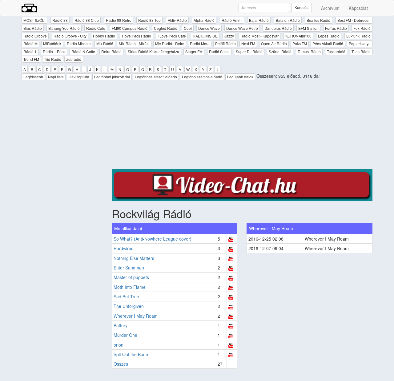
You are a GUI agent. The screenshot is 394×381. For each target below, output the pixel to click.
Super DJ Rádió (249, 51)
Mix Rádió (104, 43)
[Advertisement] (242, 126)
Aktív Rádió (177, 20)
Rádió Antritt (232, 20)
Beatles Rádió (318, 20)
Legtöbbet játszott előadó (156, 76)
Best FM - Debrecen (354, 20)
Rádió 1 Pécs (54, 51)
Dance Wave (209, 28)
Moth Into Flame (130, 287)
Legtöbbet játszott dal (112, 76)
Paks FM (299, 43)
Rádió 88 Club (86, 20)
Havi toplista (79, 76)
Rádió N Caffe (83, 51)
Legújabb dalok (240, 76)
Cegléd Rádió (165, 28)
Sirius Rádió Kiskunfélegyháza (153, 51)
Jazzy (229, 35)
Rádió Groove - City (70, 35)
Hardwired (124, 248)
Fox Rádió (362, 28)
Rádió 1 (30, 51)
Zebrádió (73, 59)
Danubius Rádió (278, 28)
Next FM (248, 43)
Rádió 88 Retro (118, 20)
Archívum (330, 8)
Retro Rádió (111, 51)
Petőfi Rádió (225, 43)
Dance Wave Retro (242, 28)
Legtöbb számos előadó (202, 76)
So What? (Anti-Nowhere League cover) (152, 239)
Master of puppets (131, 277)
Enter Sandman (129, 268)
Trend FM (31, 59)
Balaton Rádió (288, 20)
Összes (121, 364)
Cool (188, 28)
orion (118, 345)
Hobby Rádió (104, 35)
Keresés (301, 7)
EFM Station (308, 28)
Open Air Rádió (274, 43)
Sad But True (126, 296)
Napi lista (56, 76)
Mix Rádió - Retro (169, 43)
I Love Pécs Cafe (172, 35)
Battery (120, 325)
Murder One (125, 335)
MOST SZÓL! (34, 20)
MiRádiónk (52, 43)
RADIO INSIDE (205, 35)
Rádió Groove (35, 35)
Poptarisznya (360, 43)
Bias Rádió (32, 28)
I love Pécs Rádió (136, 35)
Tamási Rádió (309, 51)
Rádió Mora (200, 43)
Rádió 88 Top (149, 20)
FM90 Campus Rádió (129, 28)
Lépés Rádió (329, 35)
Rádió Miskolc (78, 43)
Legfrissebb (33, 76)
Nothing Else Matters (134, 258)
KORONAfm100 (298, 35)
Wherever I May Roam (136, 316)
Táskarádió (336, 51)
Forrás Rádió (336, 28)
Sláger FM (194, 51)
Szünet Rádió (280, 51)
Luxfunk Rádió (358, 35)
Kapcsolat (358, 8)
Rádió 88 (60, 20)
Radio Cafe (95, 28)
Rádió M (30, 43)
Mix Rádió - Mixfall (134, 43)
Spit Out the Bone (131, 354)
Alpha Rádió (204, 20)
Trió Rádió (52, 59)
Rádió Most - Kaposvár (259, 35)
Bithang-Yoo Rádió (64, 28)
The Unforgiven (129, 306)
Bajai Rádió (259, 20)
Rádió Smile (219, 51)
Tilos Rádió (361, 51)
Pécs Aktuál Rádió (327, 43)
